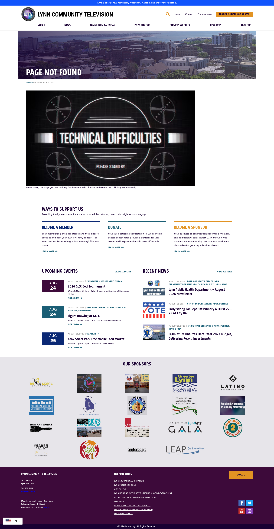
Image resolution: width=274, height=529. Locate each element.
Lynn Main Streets (123, 513)
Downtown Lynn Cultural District (132, 505)
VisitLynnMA (115, 281)
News (67, 25)
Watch (41, 25)
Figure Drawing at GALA (84, 316)
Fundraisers (93, 281)
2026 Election (142, 25)
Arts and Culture (95, 307)
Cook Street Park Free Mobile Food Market (96, 339)
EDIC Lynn (119, 501)
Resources (215, 25)
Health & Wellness (211, 284)
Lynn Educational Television (129, 481)
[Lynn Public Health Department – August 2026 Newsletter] (154, 288)
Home (29, 82)
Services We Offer (180, 25)
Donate (241, 475)
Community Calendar (102, 25)
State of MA (175, 329)
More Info (75, 298)
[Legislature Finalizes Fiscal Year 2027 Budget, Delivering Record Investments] (154, 332)
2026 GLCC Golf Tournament (86, 286)
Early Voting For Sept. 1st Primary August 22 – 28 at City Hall (200, 311)
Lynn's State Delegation (200, 326)
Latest (177, 14)
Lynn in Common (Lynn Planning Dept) (133, 510)
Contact (189, 14)
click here (47, 507)
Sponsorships (205, 14)
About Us (246, 25)
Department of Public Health (184, 284)
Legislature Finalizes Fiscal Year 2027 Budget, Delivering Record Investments (200, 336)
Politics (223, 304)
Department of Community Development (135, 497)
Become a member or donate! (234, 14)
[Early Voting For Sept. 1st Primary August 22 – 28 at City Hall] (154, 310)
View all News (224, 272)
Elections (206, 304)
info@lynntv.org (28, 491)
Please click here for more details (158, 2)
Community (92, 334)
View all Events (123, 272)
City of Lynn (212, 281)
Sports (104, 281)
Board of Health (196, 281)
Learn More (49, 251)
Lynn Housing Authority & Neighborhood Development (143, 493)
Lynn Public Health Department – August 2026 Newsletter (197, 292)
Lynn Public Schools (125, 485)
